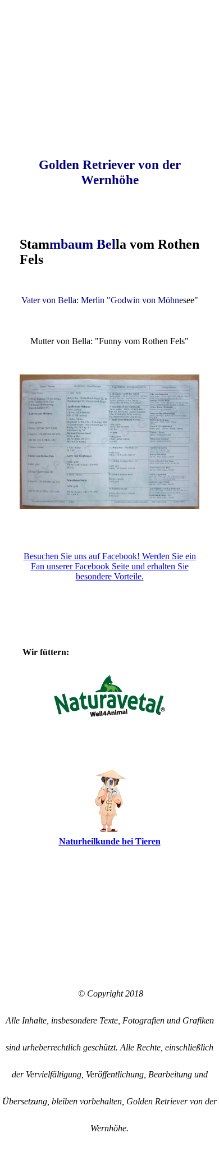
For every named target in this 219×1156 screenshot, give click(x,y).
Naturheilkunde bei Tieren (110, 841)
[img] (109, 57)
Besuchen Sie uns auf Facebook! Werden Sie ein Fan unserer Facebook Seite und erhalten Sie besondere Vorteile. (110, 566)
